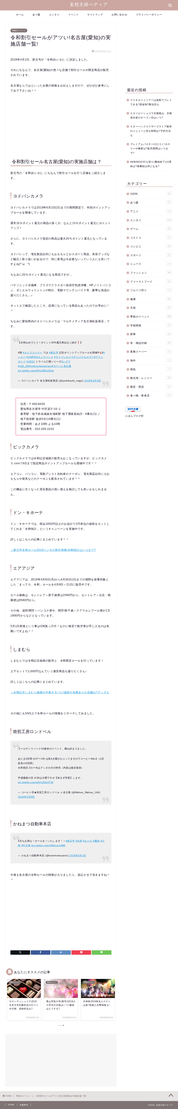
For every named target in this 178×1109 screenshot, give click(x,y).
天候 (150, 307)
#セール (87, 841)
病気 (150, 369)
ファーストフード (150, 281)
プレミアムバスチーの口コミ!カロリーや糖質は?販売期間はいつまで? (150, 148)
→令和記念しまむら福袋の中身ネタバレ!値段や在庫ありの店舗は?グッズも (59, 692)
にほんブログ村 (134, 416)
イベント (73, 14)
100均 (150, 193)
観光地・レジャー (150, 377)
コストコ (150, 237)
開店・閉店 (150, 386)
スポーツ (150, 255)
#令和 (79, 841)
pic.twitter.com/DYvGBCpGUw (36, 370)
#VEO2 (30, 361)
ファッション (150, 272)
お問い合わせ (119, 14)
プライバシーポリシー (149, 14)
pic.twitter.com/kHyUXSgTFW (35, 782)
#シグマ (66, 361)
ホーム (20, 14)
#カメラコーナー (32, 352)
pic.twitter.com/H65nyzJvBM (48, 845)
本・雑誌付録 (150, 342)
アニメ (150, 211)
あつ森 (36, 14)
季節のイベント (19, 30)
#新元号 (53, 352)
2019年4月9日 (26, 796)
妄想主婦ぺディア (89, 4)
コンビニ (150, 246)
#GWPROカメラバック (39, 357)
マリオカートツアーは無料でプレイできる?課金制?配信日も (151, 102)
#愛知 (96, 841)
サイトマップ (95, 14)
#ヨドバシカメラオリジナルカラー (74, 357)
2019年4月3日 (92, 380)
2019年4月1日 (77, 855)
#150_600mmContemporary (35, 366)
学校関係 (150, 325)
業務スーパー (150, 351)
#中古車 (26, 845)
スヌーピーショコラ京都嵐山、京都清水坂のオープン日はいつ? (151, 115)
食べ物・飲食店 (150, 395)
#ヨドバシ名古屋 (61, 366)
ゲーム (150, 228)
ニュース (150, 263)
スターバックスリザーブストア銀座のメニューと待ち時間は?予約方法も (151, 131)
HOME (11, 1105)
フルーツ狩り (150, 290)
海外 (150, 360)
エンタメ (54, 14)
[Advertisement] (60, 125)
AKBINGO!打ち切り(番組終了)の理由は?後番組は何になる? (150, 164)
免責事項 (24, 1105)
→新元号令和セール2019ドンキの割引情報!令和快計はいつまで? (53, 550)
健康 (150, 299)
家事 (150, 334)
